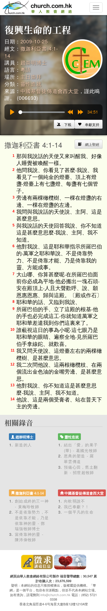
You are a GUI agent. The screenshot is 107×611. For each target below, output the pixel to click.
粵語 (26, 69)
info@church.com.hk (55, 594)
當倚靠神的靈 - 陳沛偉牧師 (29, 537)
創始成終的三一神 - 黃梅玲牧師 (32, 503)
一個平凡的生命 (79, 512)
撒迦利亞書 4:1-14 (31, 52)
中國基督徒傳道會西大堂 (50, 91)
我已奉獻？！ (76, 506)
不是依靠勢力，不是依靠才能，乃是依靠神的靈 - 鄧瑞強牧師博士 (32, 520)
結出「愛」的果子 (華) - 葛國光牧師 (81, 447)
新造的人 (23, 445)
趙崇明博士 (34, 62)
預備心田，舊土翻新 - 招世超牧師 (81, 469)
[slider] (41, 112)
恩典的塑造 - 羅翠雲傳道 (79, 458)
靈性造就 (31, 83)
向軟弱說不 (74, 501)
